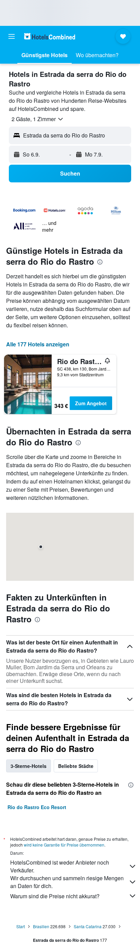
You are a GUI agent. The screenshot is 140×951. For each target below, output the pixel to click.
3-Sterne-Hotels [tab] (29, 766)
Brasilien (41, 926)
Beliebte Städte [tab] (75, 766)
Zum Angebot (91, 403)
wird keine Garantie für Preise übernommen (64, 845)
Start (20, 926)
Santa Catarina (88, 926)
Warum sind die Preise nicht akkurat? (55, 896)
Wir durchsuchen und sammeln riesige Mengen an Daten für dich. (67, 882)
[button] (11, 36)
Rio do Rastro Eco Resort (36, 807)
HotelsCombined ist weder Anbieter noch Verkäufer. (59, 866)
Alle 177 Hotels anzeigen (37, 344)
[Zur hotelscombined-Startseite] (49, 36)
